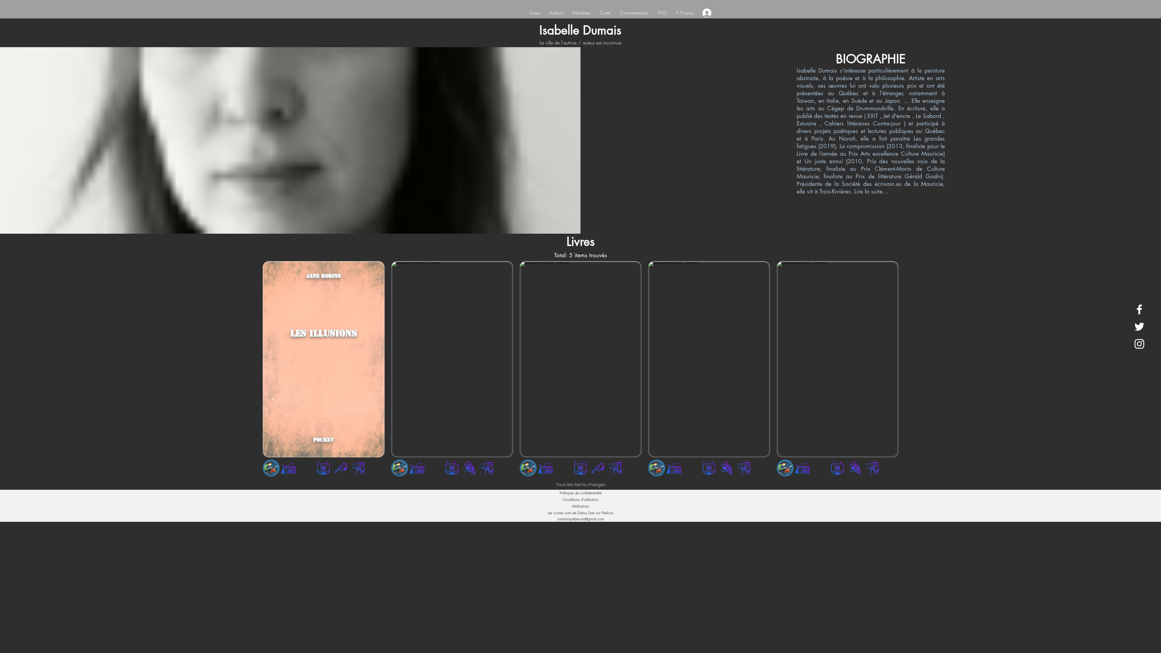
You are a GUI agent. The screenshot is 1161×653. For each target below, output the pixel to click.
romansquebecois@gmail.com (581, 518)
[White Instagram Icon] (1139, 343)
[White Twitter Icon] (1139, 326)
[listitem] (324, 370)
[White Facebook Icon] (1139, 309)
